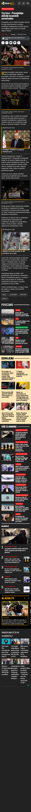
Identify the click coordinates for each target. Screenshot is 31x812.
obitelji (4, 298)
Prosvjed (23, 294)
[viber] (14, 42)
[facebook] (2, 42)
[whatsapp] (10, 42)
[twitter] (6, 42)
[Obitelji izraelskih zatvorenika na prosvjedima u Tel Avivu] (15, 100)
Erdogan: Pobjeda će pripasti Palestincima (13, 151)
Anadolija (13, 34)
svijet (7, 34)
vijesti (3, 34)
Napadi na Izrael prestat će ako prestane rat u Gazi (14, 252)
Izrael (4, 294)
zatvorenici (13, 294)
